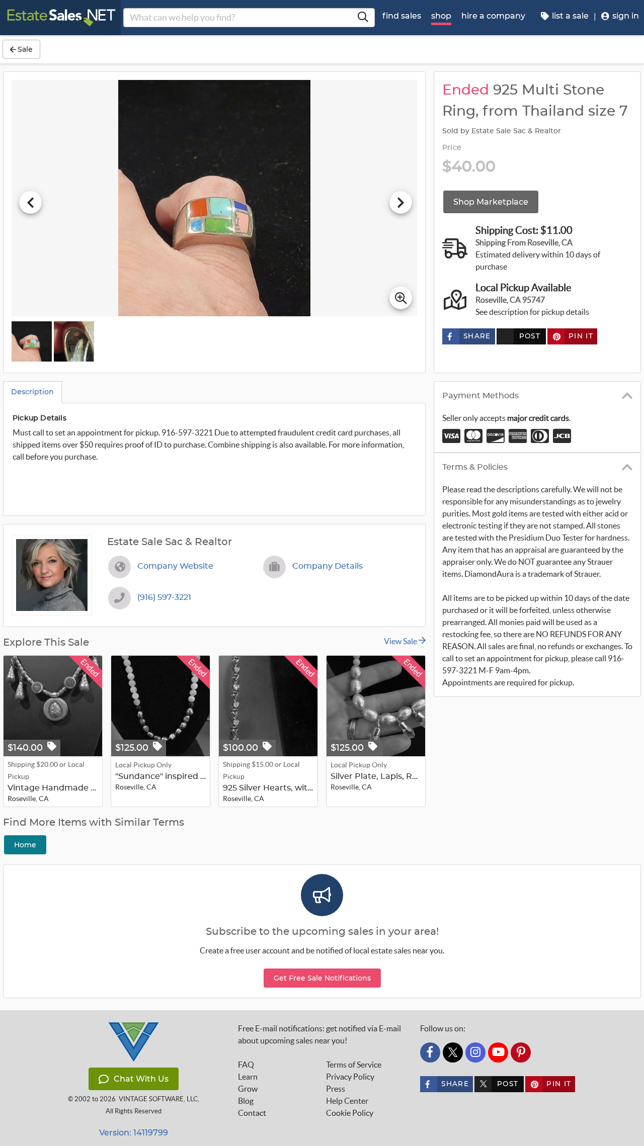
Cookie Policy (349, 1112)
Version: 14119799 (133, 1132)
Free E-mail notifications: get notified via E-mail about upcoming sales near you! (319, 1034)
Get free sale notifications (322, 978)
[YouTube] (498, 1052)
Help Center (347, 1100)
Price (451, 147)
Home (25, 844)
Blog (246, 1100)
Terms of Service (353, 1064)
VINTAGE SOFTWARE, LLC (158, 1099)
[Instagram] (475, 1052)
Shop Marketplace (490, 202)
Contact (252, 1112)
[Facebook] (430, 1052)
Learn (248, 1076)
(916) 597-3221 (164, 597)
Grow (248, 1088)
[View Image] (32, 341)
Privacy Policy (350, 1076)
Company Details (327, 566)
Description (32, 391)
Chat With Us (141, 1079)
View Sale (401, 641)
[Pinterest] (521, 1052)
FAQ (246, 1064)
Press (335, 1088)
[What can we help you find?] (363, 17)
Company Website (175, 566)
